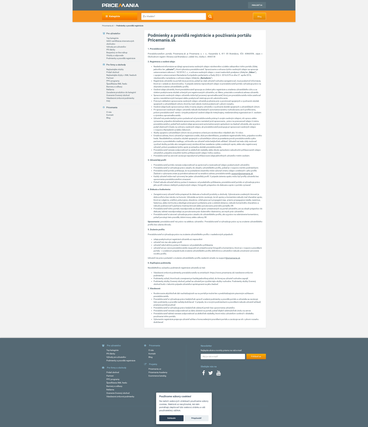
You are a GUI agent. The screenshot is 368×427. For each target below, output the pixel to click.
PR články (110, 49)
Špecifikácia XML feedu (116, 84)
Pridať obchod (112, 72)
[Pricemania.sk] (120, 5)
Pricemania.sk (108, 26)
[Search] (210, 16)
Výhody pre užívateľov (116, 47)
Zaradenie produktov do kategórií (121, 92)
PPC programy (112, 81)
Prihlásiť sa (257, 5)
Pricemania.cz (154, 369)
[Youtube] (218, 374)
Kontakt (110, 115)
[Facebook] (203, 374)
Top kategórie (112, 38)
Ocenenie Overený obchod (118, 95)
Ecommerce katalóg (157, 376)
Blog (259, 16)
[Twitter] (210, 374)
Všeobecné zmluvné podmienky (120, 98)
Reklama (110, 89)
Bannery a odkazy (114, 86)
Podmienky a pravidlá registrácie (120, 58)
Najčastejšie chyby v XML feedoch (121, 75)
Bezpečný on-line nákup (116, 52)
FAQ (108, 101)
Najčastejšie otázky (115, 69)
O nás (109, 112)
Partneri (110, 78)
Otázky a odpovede (114, 55)
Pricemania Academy (157, 372)
